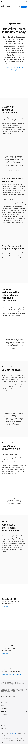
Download (24, 6)
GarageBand (5, 6)
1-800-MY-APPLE (12, 733)
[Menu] (26, 2)
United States (4, 735)
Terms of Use (12, 740)
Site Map (7, 742)
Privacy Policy (4, 740)
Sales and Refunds (20, 740)
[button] (19, 2)
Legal (2, 742)
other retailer (22, 732)
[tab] (9, 170)
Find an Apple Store (14, 732)
